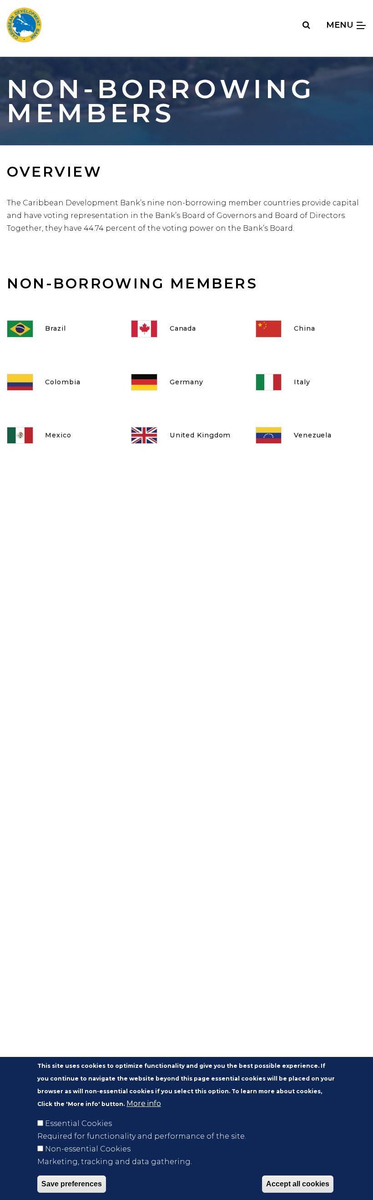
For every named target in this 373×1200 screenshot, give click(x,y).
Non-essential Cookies (88, 1149)
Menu (341, 25)
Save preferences (71, 1184)
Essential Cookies (78, 1123)
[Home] (24, 25)
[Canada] (186, 328)
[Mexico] (62, 435)
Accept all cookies (297, 1184)
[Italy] (311, 382)
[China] (311, 328)
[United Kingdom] (186, 435)
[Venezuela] (311, 435)
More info (143, 1103)
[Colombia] (62, 382)
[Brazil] (62, 328)
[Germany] (186, 382)
